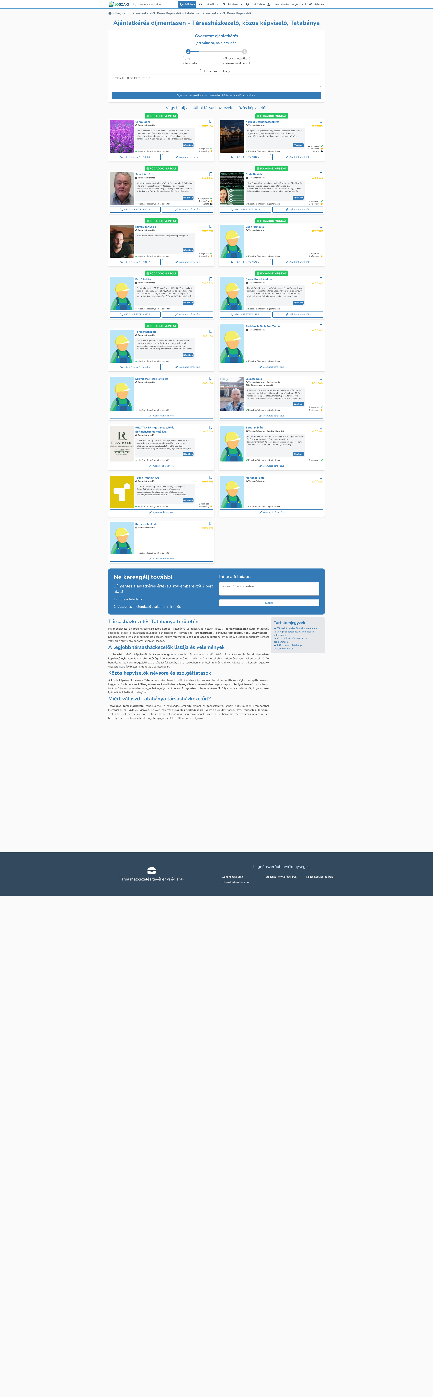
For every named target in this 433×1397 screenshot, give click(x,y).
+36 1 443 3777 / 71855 (137, 367)
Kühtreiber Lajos (145, 227)
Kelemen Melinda (146, 524)
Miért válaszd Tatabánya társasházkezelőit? (288, 647)
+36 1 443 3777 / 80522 (137, 209)
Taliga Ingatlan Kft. (147, 478)
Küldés (269, 603)
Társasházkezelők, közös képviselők (156, 13)
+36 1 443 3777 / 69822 (137, 314)
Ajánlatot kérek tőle (189, 157)
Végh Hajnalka (255, 227)
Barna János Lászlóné (259, 279)
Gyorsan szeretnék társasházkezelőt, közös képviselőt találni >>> (216, 95)
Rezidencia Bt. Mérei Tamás (263, 326)
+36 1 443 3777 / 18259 (137, 157)
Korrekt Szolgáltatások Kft (262, 122)
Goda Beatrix (254, 174)
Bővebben (188, 145)
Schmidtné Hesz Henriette (151, 379)
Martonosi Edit (255, 478)
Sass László (142, 174)
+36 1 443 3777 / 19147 (137, 262)
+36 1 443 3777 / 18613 (247, 209)
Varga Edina (143, 122)
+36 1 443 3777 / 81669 (247, 157)
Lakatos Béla (254, 379)
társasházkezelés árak (235, 882)
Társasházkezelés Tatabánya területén (297, 628)
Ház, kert (121, 13)
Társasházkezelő (145, 332)
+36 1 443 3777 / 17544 (247, 314)
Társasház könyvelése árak (280, 877)
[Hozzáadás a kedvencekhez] (210, 121)
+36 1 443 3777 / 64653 (247, 262)
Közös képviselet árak (319, 877)
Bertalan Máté (255, 427)
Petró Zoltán (143, 279)
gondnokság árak (232, 877)
